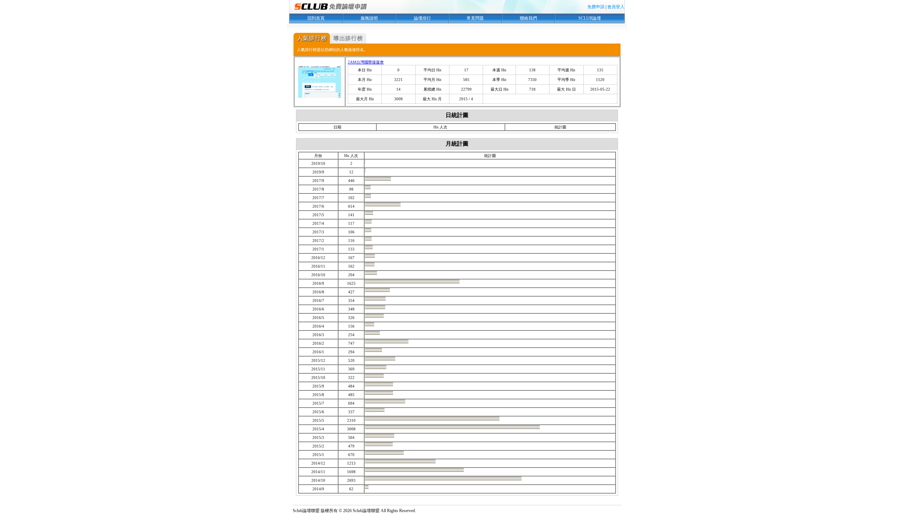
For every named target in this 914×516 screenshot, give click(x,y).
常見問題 (475, 18)
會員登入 (615, 6)
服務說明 (369, 18)
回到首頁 (316, 18)
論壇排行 (422, 18)
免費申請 (595, 6)
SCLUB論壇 (589, 18)
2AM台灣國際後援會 (366, 62)
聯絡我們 (528, 18)
